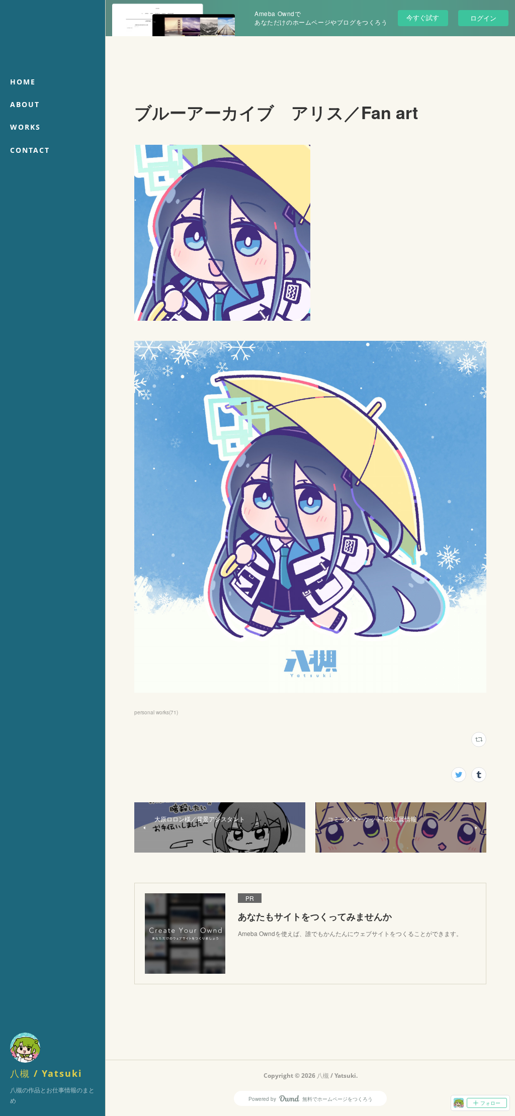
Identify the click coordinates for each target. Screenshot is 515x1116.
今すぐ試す (422, 17)
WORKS (25, 127)
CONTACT (30, 150)
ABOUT (25, 104)
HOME (23, 81)
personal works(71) (156, 712)
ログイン (483, 18)
